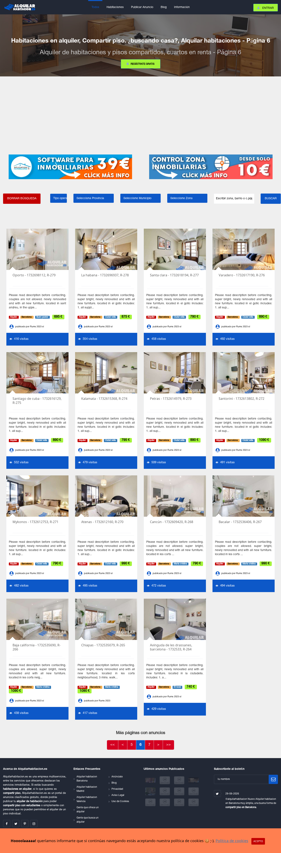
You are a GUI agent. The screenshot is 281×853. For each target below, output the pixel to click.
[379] (165, 780)
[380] (151, 780)
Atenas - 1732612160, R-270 (102, 522)
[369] (179, 802)
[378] (179, 780)
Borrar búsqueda (21, 198)
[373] (165, 791)
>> (168, 745)
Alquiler (13, 317)
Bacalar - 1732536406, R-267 (240, 522)
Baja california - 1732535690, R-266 (36, 647)
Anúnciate (117, 777)
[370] (193, 802)
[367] (151, 802)
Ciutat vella (110, 317)
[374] (151, 791)
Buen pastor (42, 317)
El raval (177, 687)
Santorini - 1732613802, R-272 (241, 399)
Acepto (258, 841)
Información (182, 7)
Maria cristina (180, 564)
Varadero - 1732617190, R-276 (242, 275)
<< (112, 745)
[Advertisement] (140, 115)
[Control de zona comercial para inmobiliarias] (211, 166)
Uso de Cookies (120, 801)
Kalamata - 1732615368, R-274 (104, 399)
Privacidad (117, 789)
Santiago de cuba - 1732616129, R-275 (37, 401)
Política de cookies (232, 840)
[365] (179, 791)
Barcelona (27, 317)
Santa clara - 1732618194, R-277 (174, 275)
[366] (193, 791)
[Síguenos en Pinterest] (24, 823)
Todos (95, 7)
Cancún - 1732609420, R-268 (171, 522)
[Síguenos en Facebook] (6, 823)
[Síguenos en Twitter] (15, 823)
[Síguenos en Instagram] (33, 823)
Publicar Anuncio (142, 7)
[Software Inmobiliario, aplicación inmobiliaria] (70, 166)
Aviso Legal (117, 795)
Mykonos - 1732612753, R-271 (35, 522)
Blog (164, 7)
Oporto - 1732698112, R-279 (34, 275)
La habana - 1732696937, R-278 (105, 275)
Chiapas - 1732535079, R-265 (103, 645)
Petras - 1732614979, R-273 (171, 399)
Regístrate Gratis (142, 64)
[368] (165, 802)
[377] (193, 780)
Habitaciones (115, 7)
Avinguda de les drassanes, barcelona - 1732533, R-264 (171, 647)
